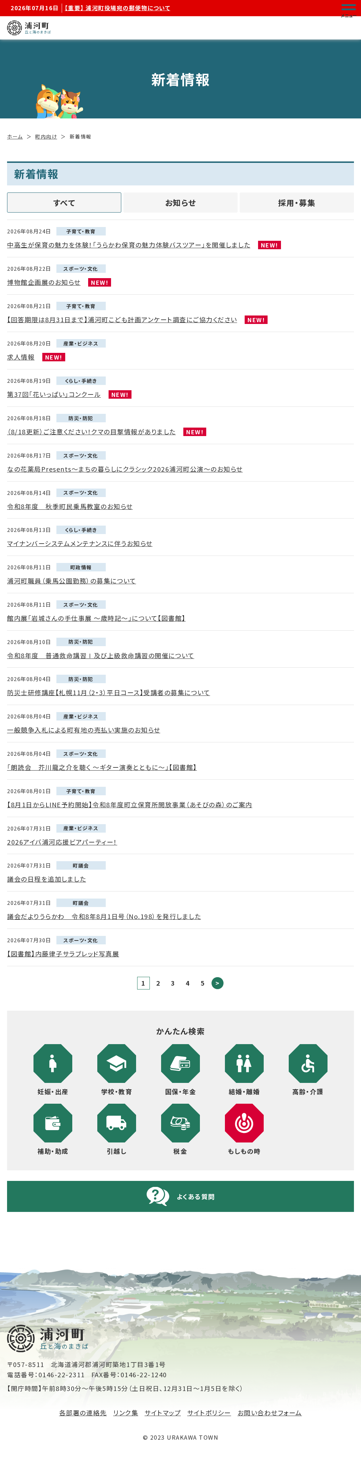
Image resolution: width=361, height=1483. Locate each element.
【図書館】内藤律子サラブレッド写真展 (63, 953)
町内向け (46, 136)
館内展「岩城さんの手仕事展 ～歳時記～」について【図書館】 (96, 618)
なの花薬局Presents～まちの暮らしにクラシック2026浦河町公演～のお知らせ (125, 468)
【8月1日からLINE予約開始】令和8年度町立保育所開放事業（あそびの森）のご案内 (129, 804)
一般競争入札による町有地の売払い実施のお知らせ (83, 729)
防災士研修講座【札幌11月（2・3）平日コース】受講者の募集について (108, 692)
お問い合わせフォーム (270, 1412)
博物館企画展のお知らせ (44, 282)
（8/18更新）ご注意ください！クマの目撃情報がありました (91, 431)
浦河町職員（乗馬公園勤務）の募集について (71, 580)
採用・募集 (297, 202)
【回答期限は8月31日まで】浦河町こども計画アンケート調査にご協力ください (122, 319)
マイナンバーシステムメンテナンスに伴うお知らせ (80, 543)
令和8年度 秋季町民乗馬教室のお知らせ (70, 506)
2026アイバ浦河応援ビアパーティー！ (62, 841)
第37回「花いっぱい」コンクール (54, 394)
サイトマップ (163, 1412)
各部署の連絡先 (83, 1412)
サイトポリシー (209, 1412)
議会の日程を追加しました (46, 878)
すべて (64, 202)
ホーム (15, 136)
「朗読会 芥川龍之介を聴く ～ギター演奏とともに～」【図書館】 (102, 767)
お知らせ (180, 202)
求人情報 (21, 356)
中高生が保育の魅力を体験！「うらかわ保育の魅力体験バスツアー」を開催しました (128, 244)
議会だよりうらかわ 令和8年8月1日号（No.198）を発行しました (104, 916)
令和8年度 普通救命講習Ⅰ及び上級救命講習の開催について (100, 655)
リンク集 (125, 1412)
